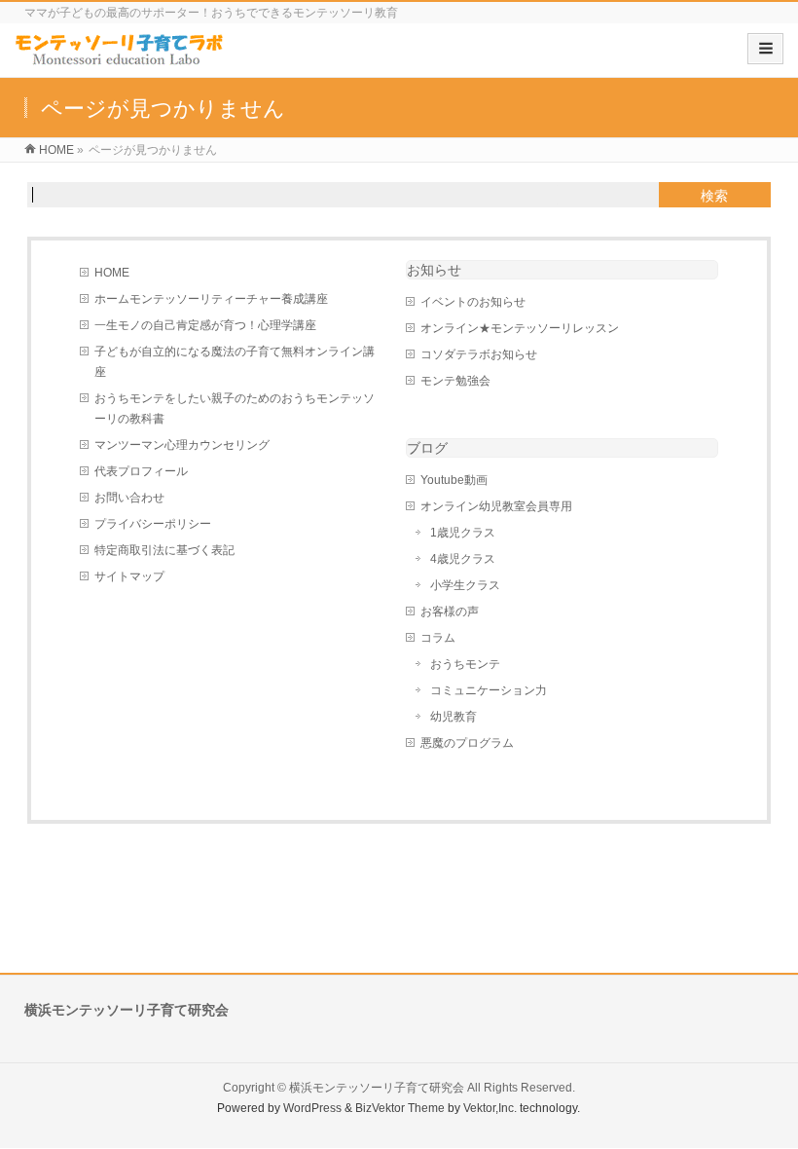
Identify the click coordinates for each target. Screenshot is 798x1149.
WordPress (312, 1108)
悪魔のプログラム (467, 743)
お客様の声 (449, 611)
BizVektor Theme (400, 1108)
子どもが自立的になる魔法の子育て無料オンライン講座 (234, 362)
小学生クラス (465, 585)
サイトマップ (129, 576)
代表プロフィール (141, 471)
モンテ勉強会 (455, 381)
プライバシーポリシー (152, 524)
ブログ (427, 448)
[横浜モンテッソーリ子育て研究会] (120, 57)
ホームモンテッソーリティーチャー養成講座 (211, 299)
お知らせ (434, 270)
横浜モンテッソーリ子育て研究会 (376, 1087)
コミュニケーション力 (488, 690)
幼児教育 (453, 716)
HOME (111, 272)
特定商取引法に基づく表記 (164, 550)
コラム (437, 638)
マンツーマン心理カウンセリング (182, 445)
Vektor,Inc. (490, 1108)
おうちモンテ (465, 664)
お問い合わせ (129, 497)
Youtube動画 (454, 480)
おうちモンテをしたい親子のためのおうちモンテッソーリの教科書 (234, 408)
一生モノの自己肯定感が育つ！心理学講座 (205, 325)
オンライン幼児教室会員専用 (496, 506)
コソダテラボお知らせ (478, 354)
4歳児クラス (462, 559)
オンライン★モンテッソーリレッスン (519, 328)
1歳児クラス (462, 532)
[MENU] (765, 48)
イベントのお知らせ (473, 302)
